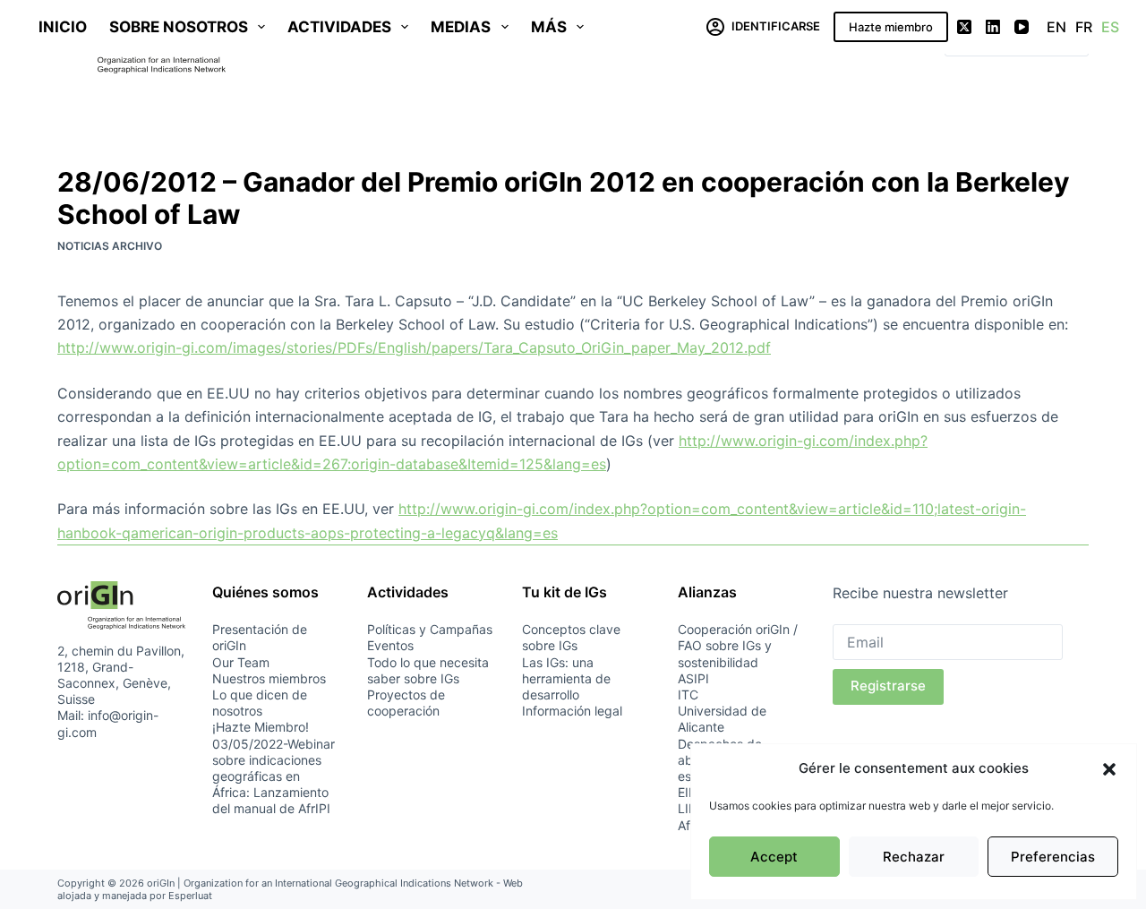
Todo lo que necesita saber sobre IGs (428, 670)
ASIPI (693, 678)
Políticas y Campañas (429, 629)
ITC (688, 694)
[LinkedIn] (993, 27)
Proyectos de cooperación (406, 702)
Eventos (390, 645)
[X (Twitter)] (964, 27)
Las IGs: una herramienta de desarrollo (566, 678)
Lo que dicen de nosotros (259, 702)
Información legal (572, 710)
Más (549, 27)
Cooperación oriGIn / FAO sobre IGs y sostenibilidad (738, 645)
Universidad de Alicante (722, 718)
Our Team (240, 662)
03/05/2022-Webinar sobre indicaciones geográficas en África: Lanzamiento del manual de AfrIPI (273, 776)
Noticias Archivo (109, 246)
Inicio (62, 27)
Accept (774, 856)
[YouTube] (1021, 27)
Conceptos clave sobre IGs (571, 637)
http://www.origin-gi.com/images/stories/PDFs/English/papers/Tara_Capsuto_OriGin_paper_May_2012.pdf (414, 347)
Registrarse (888, 685)
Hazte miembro (891, 27)
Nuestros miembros (269, 678)
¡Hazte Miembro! (260, 726)
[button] (1109, 769)
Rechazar (914, 856)
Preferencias (1053, 856)
